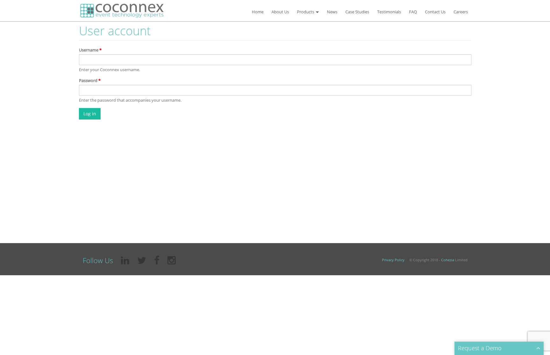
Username (90, 50)
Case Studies (357, 12)
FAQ (413, 12)
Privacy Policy (393, 259)
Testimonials (389, 12)
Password (90, 80)
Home (258, 12)
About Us (280, 12)
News (332, 12)
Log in (89, 114)
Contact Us (435, 12)
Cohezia (447, 259)
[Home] (122, 11)
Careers (461, 12)
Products (306, 12)
